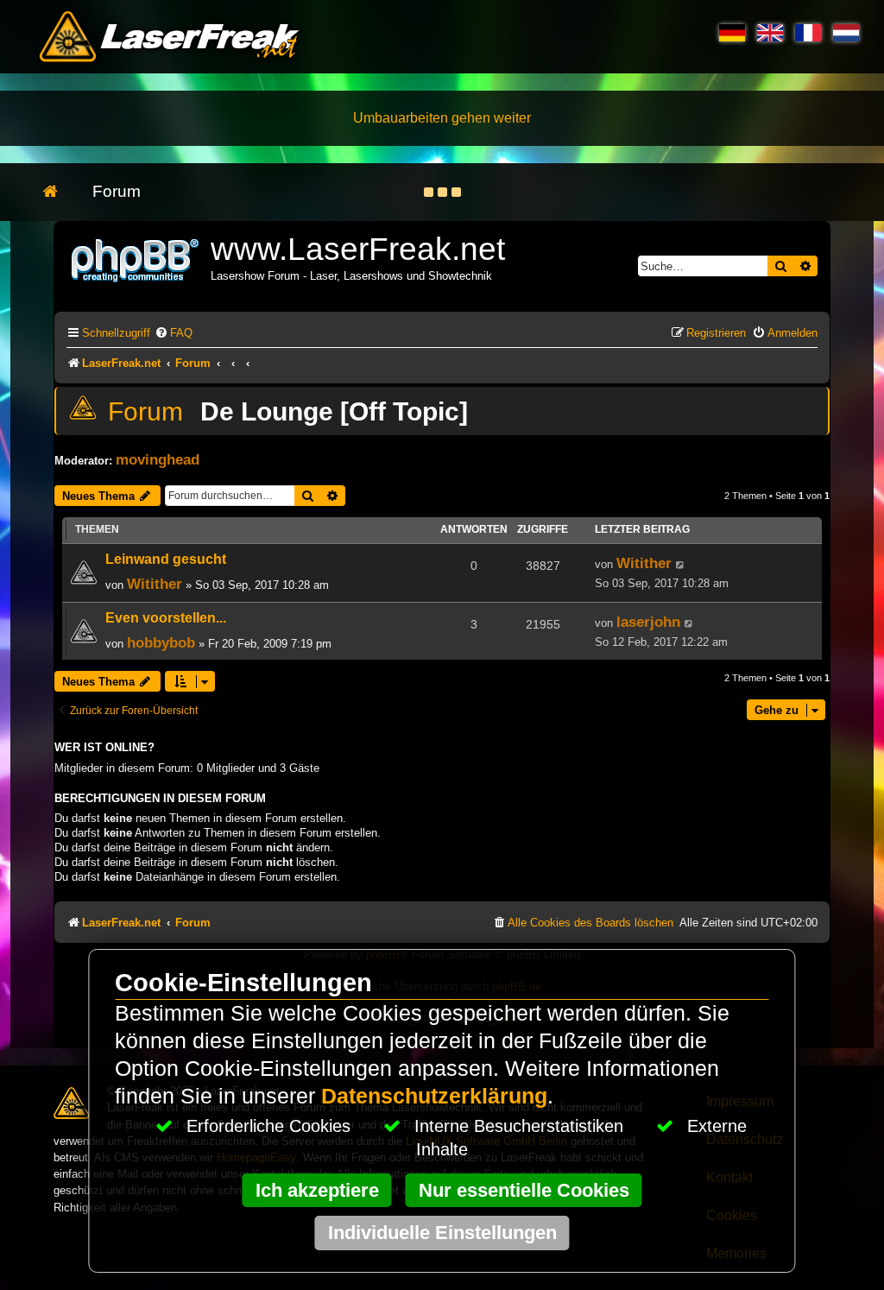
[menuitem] (174, 332)
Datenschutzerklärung (434, 1096)
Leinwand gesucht (165, 559)
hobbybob (161, 642)
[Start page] (59, 192)
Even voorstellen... (165, 617)
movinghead (157, 459)
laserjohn (648, 621)
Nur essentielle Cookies (524, 1190)
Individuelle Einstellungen (442, 1232)
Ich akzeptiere (317, 1190)
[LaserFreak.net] (136, 259)
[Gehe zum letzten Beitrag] (680, 564)
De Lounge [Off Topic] (334, 411)
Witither (154, 583)
